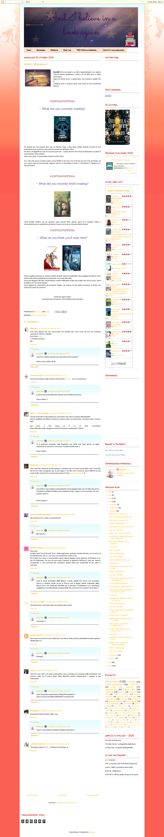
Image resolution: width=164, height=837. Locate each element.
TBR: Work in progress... (87, 50)
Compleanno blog (120, 720)
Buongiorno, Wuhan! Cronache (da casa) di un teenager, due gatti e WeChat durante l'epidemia (118, 289)
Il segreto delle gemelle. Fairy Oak (116, 198)
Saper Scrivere (110, 715)
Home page (62, 795)
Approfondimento (133, 710)
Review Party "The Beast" (118, 615)
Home (29, 50)
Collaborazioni (110, 699)
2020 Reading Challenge (121, 159)
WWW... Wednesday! (117, 523)
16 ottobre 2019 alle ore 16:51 (50, 465)
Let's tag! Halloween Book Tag (120, 517)
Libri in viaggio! (115, 550)
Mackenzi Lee (112, 216)
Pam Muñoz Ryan (113, 318)
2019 (110, 501)
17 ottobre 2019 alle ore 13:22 (54, 635)
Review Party (129, 689)
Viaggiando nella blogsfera (115, 717)
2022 (110, 492)
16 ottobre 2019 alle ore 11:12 (55, 375)
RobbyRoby (34, 711)
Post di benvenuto (118, 724)
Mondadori (133, 692)
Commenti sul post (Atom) (66, 803)
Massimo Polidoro (118, 304)
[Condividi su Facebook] (63, 312)
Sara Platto (111, 295)
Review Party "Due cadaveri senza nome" (119, 630)
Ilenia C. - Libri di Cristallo (39, 413)
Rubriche (54, 50)
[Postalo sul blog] (58, 312)
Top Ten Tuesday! (116, 530)
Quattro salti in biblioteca (118, 708)
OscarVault (127, 703)
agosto (113, 658)
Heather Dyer (117, 326)
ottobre (113, 511)
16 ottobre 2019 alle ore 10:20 (50, 328)
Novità (114, 722)
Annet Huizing (117, 280)
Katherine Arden (118, 249)
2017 (110, 662)
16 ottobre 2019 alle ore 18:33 (59, 353)
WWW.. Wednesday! (38, 315)
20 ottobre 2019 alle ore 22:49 (51, 711)
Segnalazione (111, 689)
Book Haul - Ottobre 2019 (119, 520)
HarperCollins (135, 706)
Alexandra (34, 328)
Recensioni (41, 50)
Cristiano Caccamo (118, 355)
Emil (113, 341)
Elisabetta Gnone (118, 203)
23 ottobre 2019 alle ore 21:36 (59, 726)
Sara (115, 163)
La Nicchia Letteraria (37, 744)
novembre (114, 508)
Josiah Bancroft (117, 224)
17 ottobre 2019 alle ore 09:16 (56, 602)
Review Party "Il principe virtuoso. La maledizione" (121, 579)
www (40, 336)
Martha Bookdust (36, 548)
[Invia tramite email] (56, 312)
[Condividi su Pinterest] (65, 312)
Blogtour (121, 692)
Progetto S (115, 254)
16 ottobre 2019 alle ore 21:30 (55, 548)
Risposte (36, 349)
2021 (110, 495)
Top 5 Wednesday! (112, 703)
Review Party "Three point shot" (121, 526)
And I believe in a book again (114, 450)
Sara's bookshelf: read (119, 190)
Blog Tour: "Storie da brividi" (120, 533)
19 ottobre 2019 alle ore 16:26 (46, 670)
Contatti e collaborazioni (113, 50)
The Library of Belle (37, 602)
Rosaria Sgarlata (36, 635)
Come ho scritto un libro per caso (116, 276)
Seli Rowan (34, 465)
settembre (114, 655)
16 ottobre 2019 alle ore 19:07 (64, 514)
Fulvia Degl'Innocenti (119, 268)
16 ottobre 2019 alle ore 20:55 (59, 530)
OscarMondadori (124, 722)
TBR (106, 694)
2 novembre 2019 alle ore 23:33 (57, 744)
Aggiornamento (118, 710)
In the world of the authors (128, 713)
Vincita (129, 717)
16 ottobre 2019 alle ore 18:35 (59, 485)
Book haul (123, 699)
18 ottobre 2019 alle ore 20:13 (59, 618)
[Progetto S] (109, 261)
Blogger (92, 832)
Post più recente (32, 795)
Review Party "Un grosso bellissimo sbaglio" (118, 643)
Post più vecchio (93, 795)
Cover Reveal (131, 701)
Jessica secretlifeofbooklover (41, 514)
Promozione (110, 727)
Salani (119, 727)
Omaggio (131, 682)
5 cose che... (113, 547)
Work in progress (121, 694)
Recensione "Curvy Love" (118, 514)
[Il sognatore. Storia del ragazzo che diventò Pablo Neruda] (109, 315)
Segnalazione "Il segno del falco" (121, 586)
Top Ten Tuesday (122, 687)
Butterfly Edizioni (115, 701)
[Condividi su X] (60, 312)
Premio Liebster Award (133, 724)
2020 (110, 498)
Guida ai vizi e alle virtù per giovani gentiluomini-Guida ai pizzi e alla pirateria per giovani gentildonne (119, 234)
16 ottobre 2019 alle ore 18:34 (59, 441)
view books (133, 173)
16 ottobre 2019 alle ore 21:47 (59, 577)
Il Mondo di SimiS (36, 375)
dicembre (113, 504)
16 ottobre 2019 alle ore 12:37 (60, 413)
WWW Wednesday (77, 473)
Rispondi (33, 344)
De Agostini (135, 699)
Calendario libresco (121, 706)
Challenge (111, 713)
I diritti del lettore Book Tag (119, 560)
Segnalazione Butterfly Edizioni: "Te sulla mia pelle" (121, 591)
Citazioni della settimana (118, 583)
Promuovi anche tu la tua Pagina (115, 455)
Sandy (32, 670)
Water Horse (116, 332)
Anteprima (123, 715)
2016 (110, 666)
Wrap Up (125, 727)
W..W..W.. (68, 379)
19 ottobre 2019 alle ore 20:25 (59, 691)
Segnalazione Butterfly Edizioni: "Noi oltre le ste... (121, 537)
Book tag (67, 50)
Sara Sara (40, 353)
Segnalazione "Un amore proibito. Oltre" (118, 625)
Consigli (131, 720)
